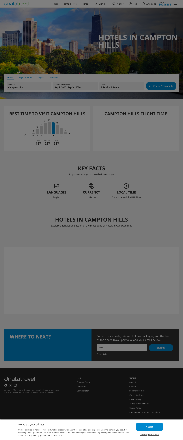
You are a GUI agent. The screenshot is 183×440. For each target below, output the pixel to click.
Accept (149, 426)
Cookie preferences (149, 434)
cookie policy (56, 435)
